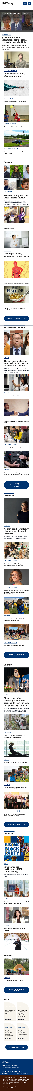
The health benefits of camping (14, 980)
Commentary (7, 250)
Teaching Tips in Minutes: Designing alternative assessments (22, 1013)
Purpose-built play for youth (13, 127)
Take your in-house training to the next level (16, 422)
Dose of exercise (9, 228)
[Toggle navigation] (29, 3)
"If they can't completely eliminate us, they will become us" (16, 531)
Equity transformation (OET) (12, 811)
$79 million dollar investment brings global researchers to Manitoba (14, 40)
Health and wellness (9, 280)
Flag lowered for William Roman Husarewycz (9, 1033)
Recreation (7, 977)
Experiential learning (10, 123)
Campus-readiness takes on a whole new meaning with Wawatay (15, 788)
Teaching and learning (10, 444)
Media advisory (9, 1007)
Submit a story (6, 1071)
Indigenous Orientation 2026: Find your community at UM (15, 619)
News (19, 1007)
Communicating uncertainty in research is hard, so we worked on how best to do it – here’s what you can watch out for (16, 255)
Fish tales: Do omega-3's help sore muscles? (15, 309)
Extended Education (9, 418)
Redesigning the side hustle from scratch (14, 929)
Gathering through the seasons (14, 645)
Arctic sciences (8, 98)
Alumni (6, 694)
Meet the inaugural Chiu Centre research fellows (16, 196)
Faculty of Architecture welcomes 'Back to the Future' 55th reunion (16, 902)
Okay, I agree (9, 1087)
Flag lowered (9, 1027)
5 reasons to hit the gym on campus (15, 762)
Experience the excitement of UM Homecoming (13, 869)
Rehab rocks (8, 955)
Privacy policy (15, 1073)
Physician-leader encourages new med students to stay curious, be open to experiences (16, 702)
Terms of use (24, 1073)
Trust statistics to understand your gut (16, 283)
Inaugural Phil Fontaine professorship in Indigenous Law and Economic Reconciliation (16, 592)
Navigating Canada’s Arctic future (15, 102)
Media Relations (17, 1071)
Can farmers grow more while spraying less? (13, 152)
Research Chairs (6, 34)
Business (6, 357)
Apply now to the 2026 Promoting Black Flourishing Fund (14, 815)
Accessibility (6, 1073)
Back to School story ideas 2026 (10, 1011)
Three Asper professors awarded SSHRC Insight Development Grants (16, 363)
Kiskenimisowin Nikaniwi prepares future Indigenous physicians (15, 564)
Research (6, 225)
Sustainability (8, 191)
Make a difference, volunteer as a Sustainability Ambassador (14, 736)
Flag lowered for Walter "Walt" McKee (22, 1032)
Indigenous (7, 525)
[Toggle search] (25, 3)
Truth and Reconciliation (11, 587)
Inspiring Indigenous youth (12, 448)
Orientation (7, 784)
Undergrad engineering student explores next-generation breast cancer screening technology (14, 75)
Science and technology (10, 70)
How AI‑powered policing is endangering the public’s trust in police (16, 473)
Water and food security (11, 148)
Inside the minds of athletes (12, 396)
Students (6, 392)
